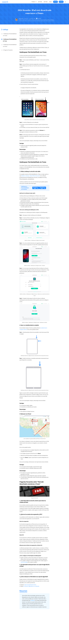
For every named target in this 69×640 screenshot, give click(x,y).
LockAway (33, 600)
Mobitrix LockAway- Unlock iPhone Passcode (30, 175)
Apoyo (50, 1)
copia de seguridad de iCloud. (30, 584)
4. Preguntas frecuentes (8, 50)
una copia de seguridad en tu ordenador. (31, 586)
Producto (33, 1)
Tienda (40, 1)
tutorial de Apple (24, 562)
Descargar (55, 1)
